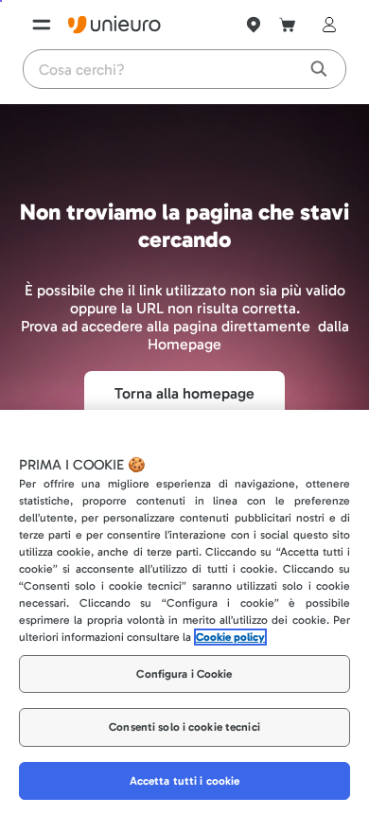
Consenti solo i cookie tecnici (184, 727)
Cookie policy (230, 637)
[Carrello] (287, 24)
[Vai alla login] (325, 24)
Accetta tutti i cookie (185, 781)
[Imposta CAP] (253, 24)
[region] (184, 612)
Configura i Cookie (184, 674)
